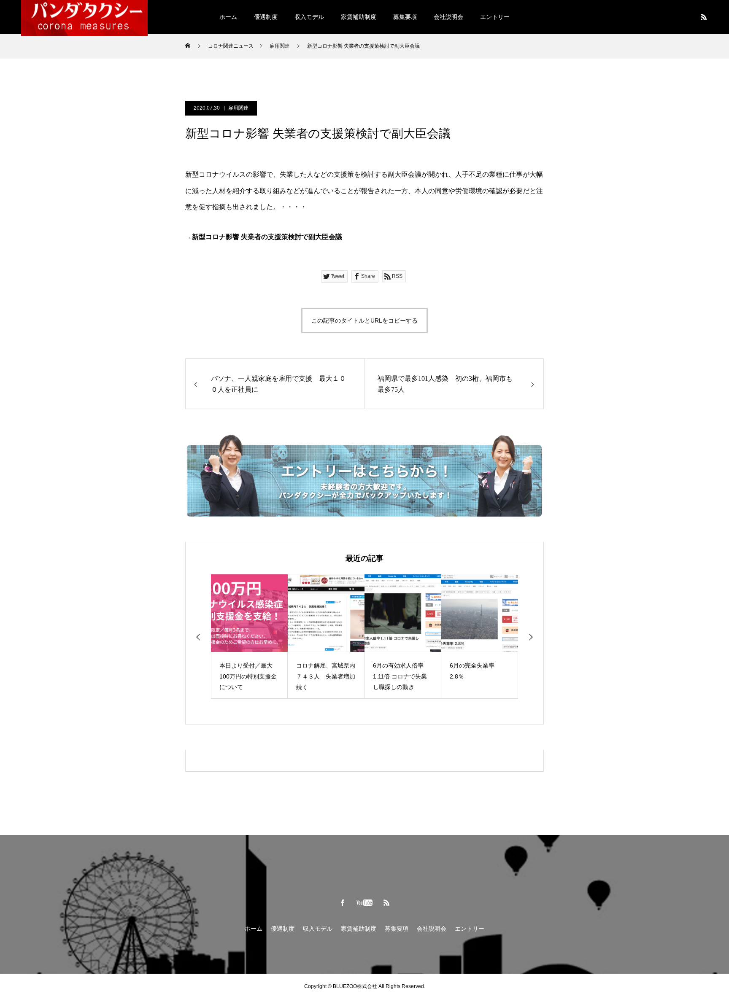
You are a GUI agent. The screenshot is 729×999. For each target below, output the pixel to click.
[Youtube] (364, 902)
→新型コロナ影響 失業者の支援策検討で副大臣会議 (263, 236)
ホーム (228, 16)
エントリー (495, 16)
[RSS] (703, 17)
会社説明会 (448, 16)
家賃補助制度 (358, 16)
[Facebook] (342, 902)
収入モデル (309, 16)
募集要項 (405, 16)
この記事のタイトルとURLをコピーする (364, 320)
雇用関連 (238, 108)
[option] (249, 636)
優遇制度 (266, 16)
